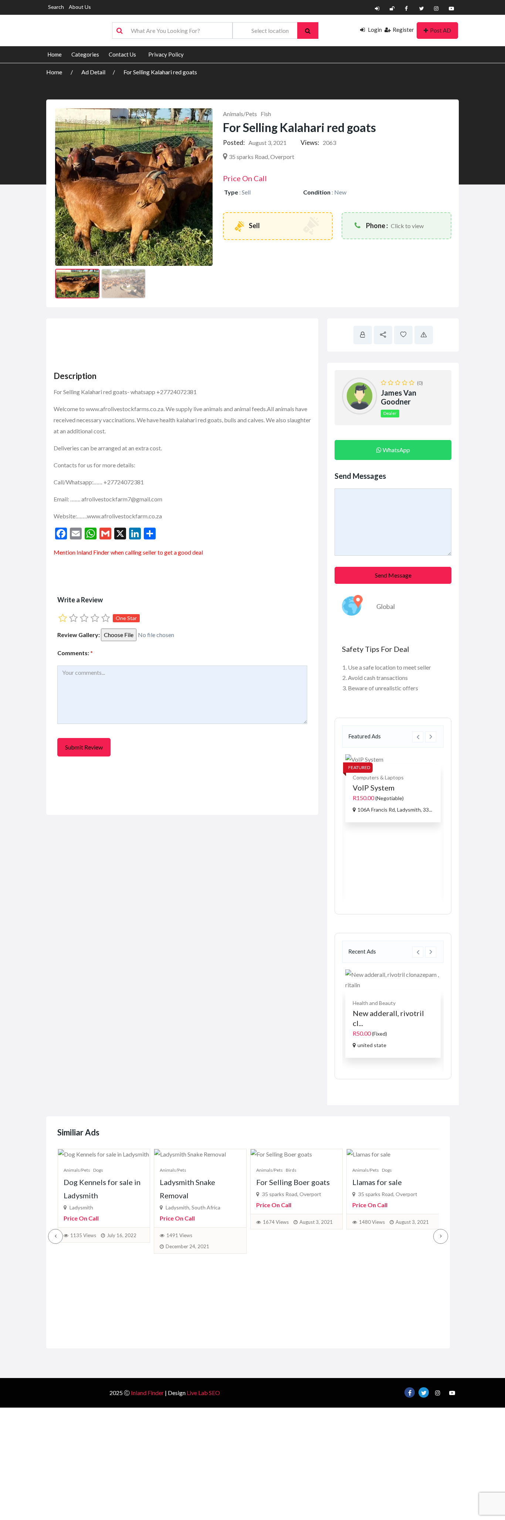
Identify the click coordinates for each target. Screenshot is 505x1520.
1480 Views (372, 1222)
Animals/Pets (240, 113)
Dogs (98, 1170)
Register (403, 29)
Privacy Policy (166, 54)
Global (385, 606)
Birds (291, 1170)
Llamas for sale (377, 1182)
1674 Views (276, 1222)
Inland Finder (147, 1392)
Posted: (234, 142)
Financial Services (404, 1003)
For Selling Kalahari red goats (160, 71)
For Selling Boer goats (293, 1182)
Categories (85, 54)
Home (54, 54)
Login (374, 29)
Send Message (393, 575)
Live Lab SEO (203, 1392)
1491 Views (179, 1235)
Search (56, 7)
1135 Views (83, 1235)
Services (372, 1003)
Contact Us (122, 54)
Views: (310, 142)
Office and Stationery (378, 838)
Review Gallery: (78, 634)
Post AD (440, 30)
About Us (80, 7)
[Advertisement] (187, 342)
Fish (266, 113)
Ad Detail (93, 71)
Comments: (75, 652)
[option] (393, 823)
